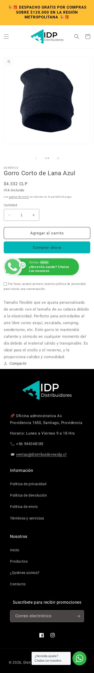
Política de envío (24, 507)
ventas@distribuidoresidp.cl (41, 454)
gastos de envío (19, 196)
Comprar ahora (47, 247)
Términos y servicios (27, 518)
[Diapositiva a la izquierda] (36, 158)
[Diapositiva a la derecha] (58, 158)
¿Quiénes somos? (25, 573)
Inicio (14, 550)
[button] (6, 36)
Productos (19, 561)
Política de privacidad (28, 484)
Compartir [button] (18, 363)
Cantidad (10, 205)
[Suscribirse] (78, 616)
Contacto (18, 584)
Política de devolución (28, 495)
